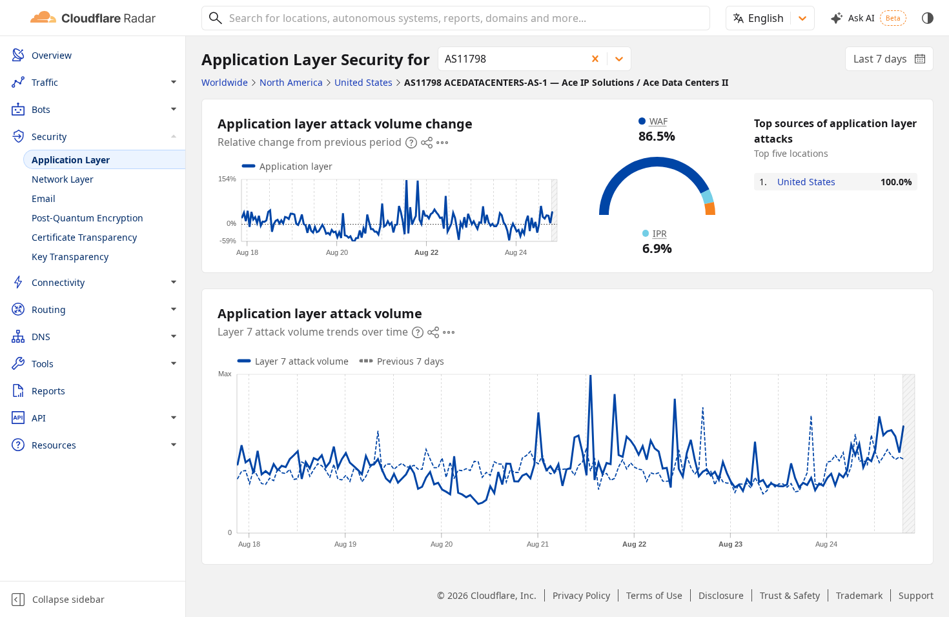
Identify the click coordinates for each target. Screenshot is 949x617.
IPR (660, 233)
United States (806, 182)
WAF (658, 121)
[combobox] (464, 18)
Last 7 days (893, 61)
